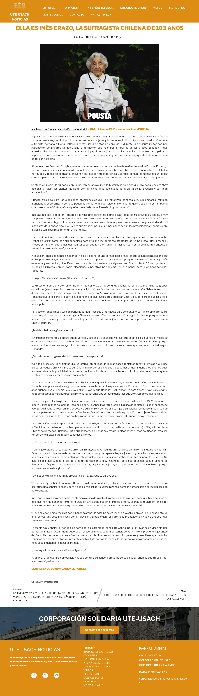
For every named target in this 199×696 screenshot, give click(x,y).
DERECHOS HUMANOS (97, 666)
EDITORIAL (90, 648)
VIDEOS (88, 670)
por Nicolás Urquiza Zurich (72, 129)
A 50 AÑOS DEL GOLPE (96, 663)
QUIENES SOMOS (93, 677)
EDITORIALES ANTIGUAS (98, 651)
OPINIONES (90, 655)
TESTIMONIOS (91, 674)
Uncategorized (51, 581)
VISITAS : (93, 685)
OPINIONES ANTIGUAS (96, 659)
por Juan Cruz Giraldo (43, 129)
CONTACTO (90, 681)
